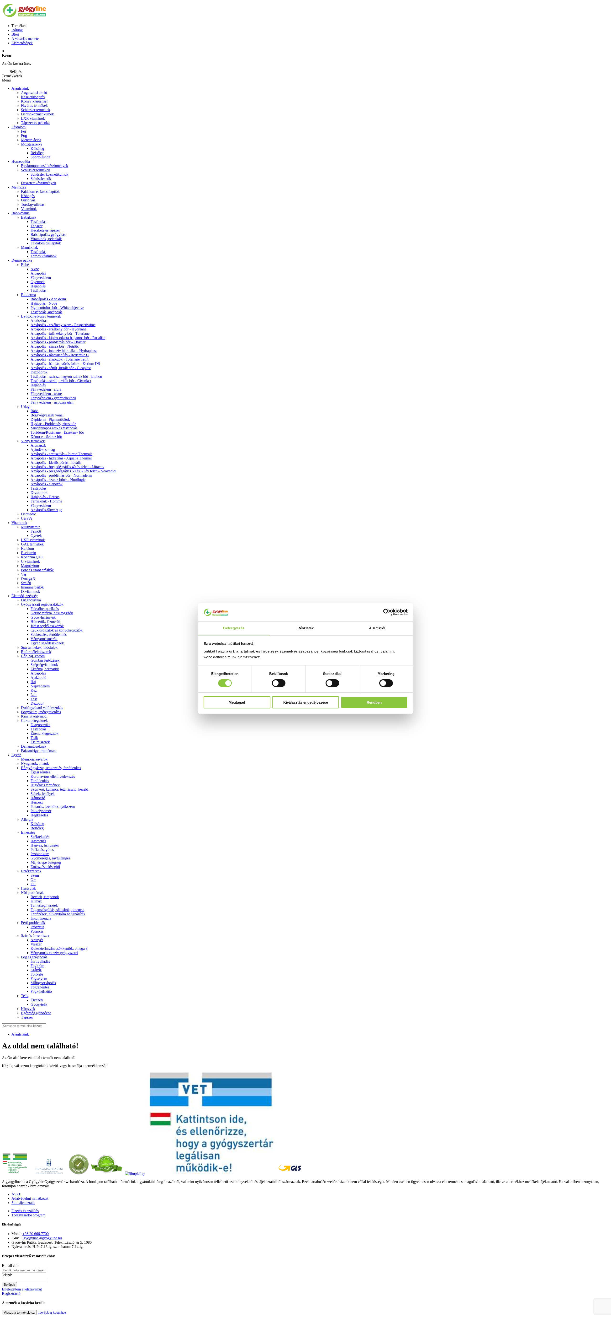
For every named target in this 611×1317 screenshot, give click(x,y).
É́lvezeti (37, 1000)
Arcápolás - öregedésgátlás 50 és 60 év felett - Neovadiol (73, 471)
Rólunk (17, 30)
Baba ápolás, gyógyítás (48, 234)
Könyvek (28, 1009)
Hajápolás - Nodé (44, 303)
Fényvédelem (41, 277)
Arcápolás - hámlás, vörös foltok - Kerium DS (65, 364)
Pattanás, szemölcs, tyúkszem (53, 806)
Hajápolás (38, 286)
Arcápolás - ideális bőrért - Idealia (56, 462)
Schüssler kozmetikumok (49, 174)
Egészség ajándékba (36, 1013)
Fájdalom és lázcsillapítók (40, 191)
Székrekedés (40, 837)
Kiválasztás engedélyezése (305, 702)
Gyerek (36, 536)
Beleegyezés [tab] (233, 628)
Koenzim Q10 (31, 557)
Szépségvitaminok (44, 665)
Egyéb (16, 755)
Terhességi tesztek (44, 905)
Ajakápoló (38, 677)
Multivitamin (30, 527)
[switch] (278, 683)
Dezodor (37, 703)
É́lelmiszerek (40, 742)
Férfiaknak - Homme (46, 501)
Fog (24, 136)
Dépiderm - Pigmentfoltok (50, 419)
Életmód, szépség (24, 596)
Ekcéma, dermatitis (45, 669)
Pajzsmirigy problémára (39, 751)
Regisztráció (11, 1293)
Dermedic (28, 514)
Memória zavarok (34, 759)
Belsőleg (37, 153)
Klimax (36, 901)
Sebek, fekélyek (43, 794)
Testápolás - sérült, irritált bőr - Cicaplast (61, 381)
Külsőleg (37, 148)
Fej (23, 131)
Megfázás (18, 187)
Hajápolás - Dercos (45, 497)
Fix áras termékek (34, 105)
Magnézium (30, 566)
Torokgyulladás (32, 204)
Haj (33, 682)
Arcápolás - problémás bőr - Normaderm (61, 475)
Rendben (374, 702)
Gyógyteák (39, 1004)
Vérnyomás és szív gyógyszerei (54, 953)
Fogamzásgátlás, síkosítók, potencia (57, 910)
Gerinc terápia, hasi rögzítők (52, 613)
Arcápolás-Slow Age (46, 510)
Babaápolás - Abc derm (48, 299)
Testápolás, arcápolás (46, 312)
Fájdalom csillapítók (46, 243)
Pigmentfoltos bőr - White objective (57, 308)
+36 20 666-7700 (35, 1234)
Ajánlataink (20, 88)
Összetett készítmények (38, 183)
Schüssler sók (41, 179)
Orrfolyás (28, 200)
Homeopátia (20, 161)
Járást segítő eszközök (47, 626)
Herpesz (37, 802)
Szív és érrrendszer (35, 936)
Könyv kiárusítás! (34, 101)
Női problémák (32, 893)
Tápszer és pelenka (35, 123)
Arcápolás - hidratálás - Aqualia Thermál (61, 458)
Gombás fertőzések (45, 660)
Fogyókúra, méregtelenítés (41, 712)
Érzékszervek (31, 871)
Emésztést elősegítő (45, 867)
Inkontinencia (41, 918)
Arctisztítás (39, 320)
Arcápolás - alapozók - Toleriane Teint (59, 359)
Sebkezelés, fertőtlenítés (49, 634)
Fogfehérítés (40, 987)
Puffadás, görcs (42, 849)
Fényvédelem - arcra (46, 389)
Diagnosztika (31, 600)
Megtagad (237, 702)
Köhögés (28, 196)
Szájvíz (36, 970)
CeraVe (26, 518)
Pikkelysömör (41, 811)
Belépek (9, 1284)
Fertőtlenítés (40, 781)
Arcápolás (38, 273)
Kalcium (27, 548)
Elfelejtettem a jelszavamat (22, 1289)
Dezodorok (39, 372)
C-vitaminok (30, 561)
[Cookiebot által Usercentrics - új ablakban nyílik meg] (387, 612)
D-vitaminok (30, 591)
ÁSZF (16, 1194)
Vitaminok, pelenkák (46, 239)
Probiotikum (40, 854)
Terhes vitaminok (44, 256)
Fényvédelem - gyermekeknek (53, 398)
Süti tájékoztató (23, 1203)
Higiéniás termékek (45, 785)
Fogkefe (37, 974)
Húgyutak (28, 888)
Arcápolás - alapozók (47, 484)
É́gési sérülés (40, 772)
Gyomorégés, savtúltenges (50, 858)
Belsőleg (37, 828)
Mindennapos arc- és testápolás (54, 428)
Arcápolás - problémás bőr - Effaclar (58, 342)
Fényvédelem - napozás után (52, 402)
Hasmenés (38, 841)
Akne (35, 269)
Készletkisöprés (33, 97)
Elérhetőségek (22, 43)
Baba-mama (20, 213)
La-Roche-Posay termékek (41, 316)
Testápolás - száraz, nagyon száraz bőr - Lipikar (66, 376)
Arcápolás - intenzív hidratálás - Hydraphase (64, 351)
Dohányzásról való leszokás (42, 708)
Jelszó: (7, 1275)
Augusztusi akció (34, 93)
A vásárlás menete (25, 39)
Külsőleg (37, 824)
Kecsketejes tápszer (45, 230)
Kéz (34, 690)
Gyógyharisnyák (43, 617)
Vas (23, 574)
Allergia (27, 819)
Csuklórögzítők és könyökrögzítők (57, 630)
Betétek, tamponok (45, 897)
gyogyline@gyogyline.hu (42, 1238)
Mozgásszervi (31, 144)
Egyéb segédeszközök (47, 643)
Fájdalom (18, 127)
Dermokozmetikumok (37, 114)
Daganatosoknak (33, 746)
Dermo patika (21, 260)
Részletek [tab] (305, 628)
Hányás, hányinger (45, 845)
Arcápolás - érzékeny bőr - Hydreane (58, 329)
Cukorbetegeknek (34, 720)
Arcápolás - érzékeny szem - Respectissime (63, 325)
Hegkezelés (39, 815)
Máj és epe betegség (46, 862)
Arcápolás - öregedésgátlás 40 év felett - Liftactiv (67, 467)
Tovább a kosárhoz (52, 1312)
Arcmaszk (38, 445)
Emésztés (28, 832)
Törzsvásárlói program (28, 1215)
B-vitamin (28, 553)
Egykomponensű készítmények (44, 166)
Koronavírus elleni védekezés (53, 776)
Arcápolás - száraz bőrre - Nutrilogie (58, 480)
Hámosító (38, 798)
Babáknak (28, 217)
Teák (34, 738)
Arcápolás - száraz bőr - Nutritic (55, 346)
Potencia (37, 931)
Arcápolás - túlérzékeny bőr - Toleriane (60, 333)
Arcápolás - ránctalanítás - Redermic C (60, 355)
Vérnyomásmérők (44, 639)
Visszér (36, 944)
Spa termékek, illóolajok (39, 647)
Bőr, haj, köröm (33, 656)
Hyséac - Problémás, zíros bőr (53, 424)
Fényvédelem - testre (46, 394)
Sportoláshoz (40, 157)
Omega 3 (28, 579)
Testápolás (38, 290)
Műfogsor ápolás (43, 983)
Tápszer (36, 226)
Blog (15, 34)
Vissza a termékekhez (19, 1312)
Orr (33, 880)
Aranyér (37, 940)
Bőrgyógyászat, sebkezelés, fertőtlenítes (51, 768)
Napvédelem (40, 686)
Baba (34, 411)
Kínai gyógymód (34, 716)
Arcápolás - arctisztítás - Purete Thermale (61, 454)
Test (34, 699)
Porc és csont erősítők (37, 570)
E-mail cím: (10, 1265)
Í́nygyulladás (40, 961)
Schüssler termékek (35, 110)
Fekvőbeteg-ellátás (45, 609)
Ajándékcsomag (43, 450)
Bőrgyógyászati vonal (47, 415)
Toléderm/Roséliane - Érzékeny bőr (57, 432)
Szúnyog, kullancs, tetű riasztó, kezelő (59, 789)
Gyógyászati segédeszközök (42, 604)
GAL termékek (32, 544)
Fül (33, 884)
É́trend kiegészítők (44, 733)
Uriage (26, 407)
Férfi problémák (33, 923)
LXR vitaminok (33, 118)
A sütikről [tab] (377, 628)
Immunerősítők (32, 587)
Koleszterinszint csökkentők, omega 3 (59, 948)
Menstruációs (31, 140)
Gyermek (38, 282)
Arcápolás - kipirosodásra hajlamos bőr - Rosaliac (68, 338)
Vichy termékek (33, 441)
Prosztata (37, 927)
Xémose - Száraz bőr (46, 437)
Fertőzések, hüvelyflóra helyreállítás (58, 914)
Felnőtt (36, 531)
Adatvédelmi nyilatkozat (29, 1198)
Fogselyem (39, 979)
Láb (34, 695)
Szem (35, 875)
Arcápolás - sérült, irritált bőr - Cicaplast (61, 368)
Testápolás (38, 222)
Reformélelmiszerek (36, 652)
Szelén (26, 583)
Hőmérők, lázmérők (46, 622)
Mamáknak (29, 247)
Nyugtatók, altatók (35, 763)
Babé (25, 265)
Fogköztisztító (41, 991)
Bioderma (28, 295)
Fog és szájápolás (34, 957)
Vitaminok (29, 209)
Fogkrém (37, 966)
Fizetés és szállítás (25, 1211)
